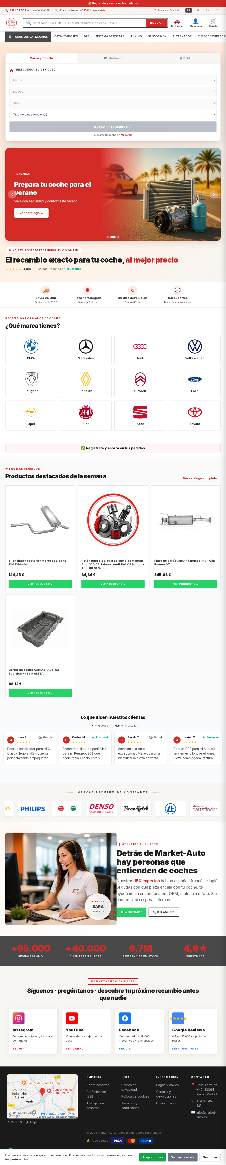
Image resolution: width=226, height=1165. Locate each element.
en (207, 10)
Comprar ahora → (33, 209)
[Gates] (108, 808)
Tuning (136, 36)
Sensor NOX (157, 36)
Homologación (166, 1103)
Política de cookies (135, 1096)
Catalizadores (66, 36)
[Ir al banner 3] (116, 237)
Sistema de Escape (109, 36)
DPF (86, 36)
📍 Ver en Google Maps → (24, 1122)
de (217, 10)
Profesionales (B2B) (97, 1094)
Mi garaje (126, 134)
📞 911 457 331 (164, 912)
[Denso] (74, 808)
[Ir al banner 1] (108, 237)
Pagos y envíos (167, 1085)
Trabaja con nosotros (95, 1105)
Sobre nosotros (98, 1085)
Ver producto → (40, 583)
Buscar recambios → (113, 126)
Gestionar (210, 1157)
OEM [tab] (184, 58)
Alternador (182, 36)
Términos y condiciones (130, 1105)
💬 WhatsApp (131, 912)
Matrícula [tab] (113, 58)
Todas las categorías (28, 36)
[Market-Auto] (11, 23)
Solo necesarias (182, 1157)
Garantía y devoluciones (166, 1094)
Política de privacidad (129, 1087)
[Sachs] (143, 808)
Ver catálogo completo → (202, 478)
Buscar (156, 22)
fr (198, 10)
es (188, 10)
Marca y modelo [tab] (41, 58)
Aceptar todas (152, 1157)
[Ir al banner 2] (111, 237)
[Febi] (177, 808)
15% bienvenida (94, 10)
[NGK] (39, 808)
